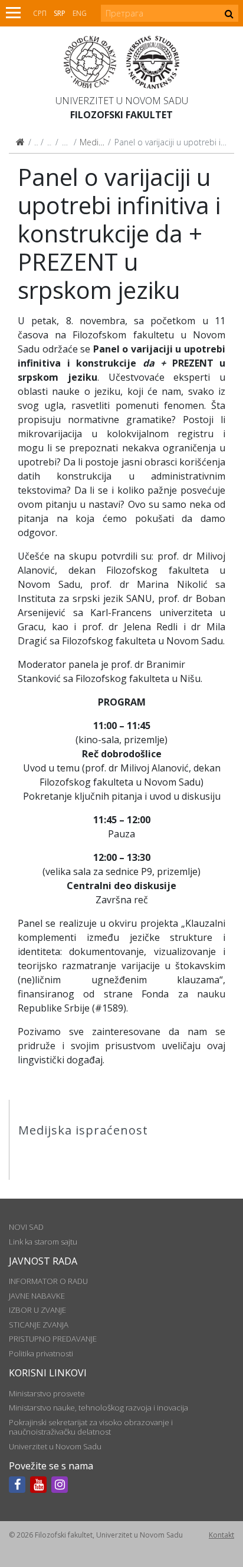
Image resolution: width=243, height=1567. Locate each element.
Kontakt (221, 1535)
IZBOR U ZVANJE (37, 1310)
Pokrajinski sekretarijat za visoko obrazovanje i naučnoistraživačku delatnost (91, 1427)
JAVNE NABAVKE (37, 1295)
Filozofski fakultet (121, 114)
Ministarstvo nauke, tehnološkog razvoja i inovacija (98, 1407)
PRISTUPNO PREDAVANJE (53, 1338)
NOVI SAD (26, 1227)
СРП (40, 13)
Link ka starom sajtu (43, 1241)
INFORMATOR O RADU (48, 1281)
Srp (59, 13)
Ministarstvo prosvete (47, 1393)
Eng (80, 13)
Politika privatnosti (41, 1353)
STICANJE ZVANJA (38, 1324)
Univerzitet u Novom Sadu (121, 100)
